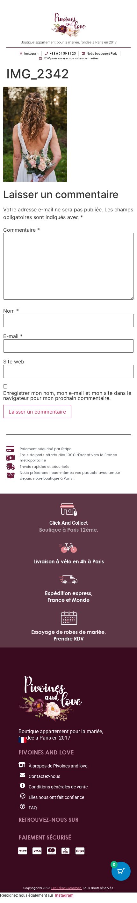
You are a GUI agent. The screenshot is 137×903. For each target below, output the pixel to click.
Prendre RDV (69, 638)
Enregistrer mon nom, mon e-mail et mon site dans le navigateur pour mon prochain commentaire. (67, 395)
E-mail (13, 336)
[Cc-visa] (37, 851)
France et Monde (68, 600)
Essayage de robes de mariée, (68, 632)
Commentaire (21, 229)
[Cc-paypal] (22, 851)
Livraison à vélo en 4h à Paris (68, 561)
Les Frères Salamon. (66, 888)
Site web (13, 361)
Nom (11, 310)
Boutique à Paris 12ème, (68, 530)
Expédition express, (68, 593)
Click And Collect (68, 523)
